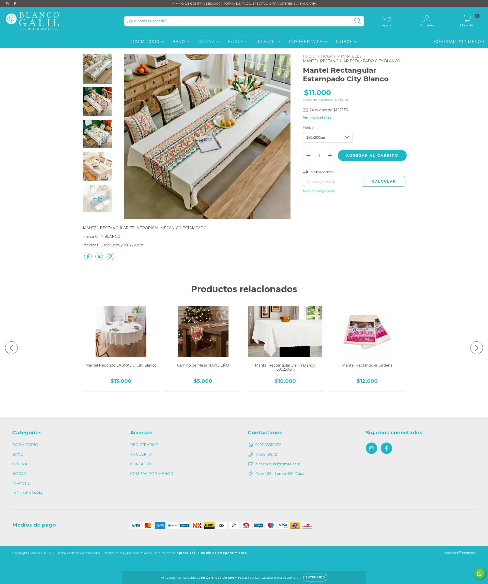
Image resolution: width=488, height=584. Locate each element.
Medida (308, 127)
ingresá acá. (185, 553)
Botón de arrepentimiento (224, 553)
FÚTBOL (345, 41)
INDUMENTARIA (306, 41)
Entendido (315, 577)
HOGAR (236, 41)
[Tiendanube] (460, 553)
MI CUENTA (140, 454)
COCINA (207, 41)
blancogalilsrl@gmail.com (277, 464)
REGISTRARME (144, 445)
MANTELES (351, 56)
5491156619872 (268, 445)
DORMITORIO (146, 41)
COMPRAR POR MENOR (459, 41)
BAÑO (179, 41)
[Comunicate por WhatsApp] (479, 573)
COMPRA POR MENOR (151, 473)
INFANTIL (266, 41)
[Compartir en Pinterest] (110, 258)
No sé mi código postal (319, 191)
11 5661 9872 (266, 454)
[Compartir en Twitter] (99, 258)
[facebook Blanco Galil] (14, 3)
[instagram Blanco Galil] (7, 3)
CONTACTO (140, 464)
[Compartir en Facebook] (88, 258)
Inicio (309, 56)
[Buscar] (358, 21)
